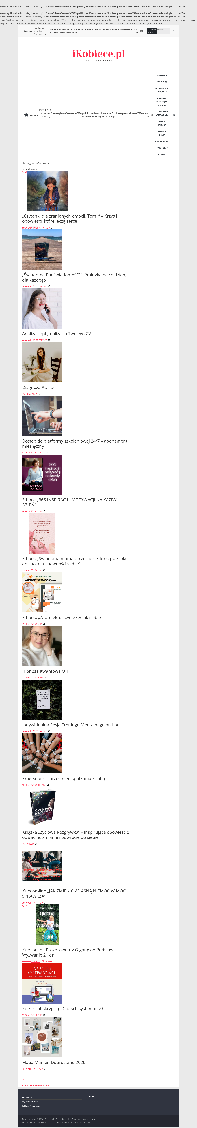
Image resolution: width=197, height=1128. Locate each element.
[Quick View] (43, 227)
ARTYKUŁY (162, 75)
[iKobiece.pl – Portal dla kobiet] (26, 115)
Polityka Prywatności (31, 1106)
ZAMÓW (43, 286)
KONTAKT (162, 154)
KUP (47, 227)
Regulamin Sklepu (30, 1101)
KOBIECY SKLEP (162, 133)
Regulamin (27, 1097)
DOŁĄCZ (41, 785)
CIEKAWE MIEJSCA (162, 123)
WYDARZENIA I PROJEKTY (162, 90)
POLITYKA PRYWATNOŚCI (35, 1085)
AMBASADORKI (162, 141)
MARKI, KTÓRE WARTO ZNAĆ (162, 113)
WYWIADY (162, 82)
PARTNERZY (162, 148)
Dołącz (40, 452)
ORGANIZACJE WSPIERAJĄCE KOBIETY (162, 101)
